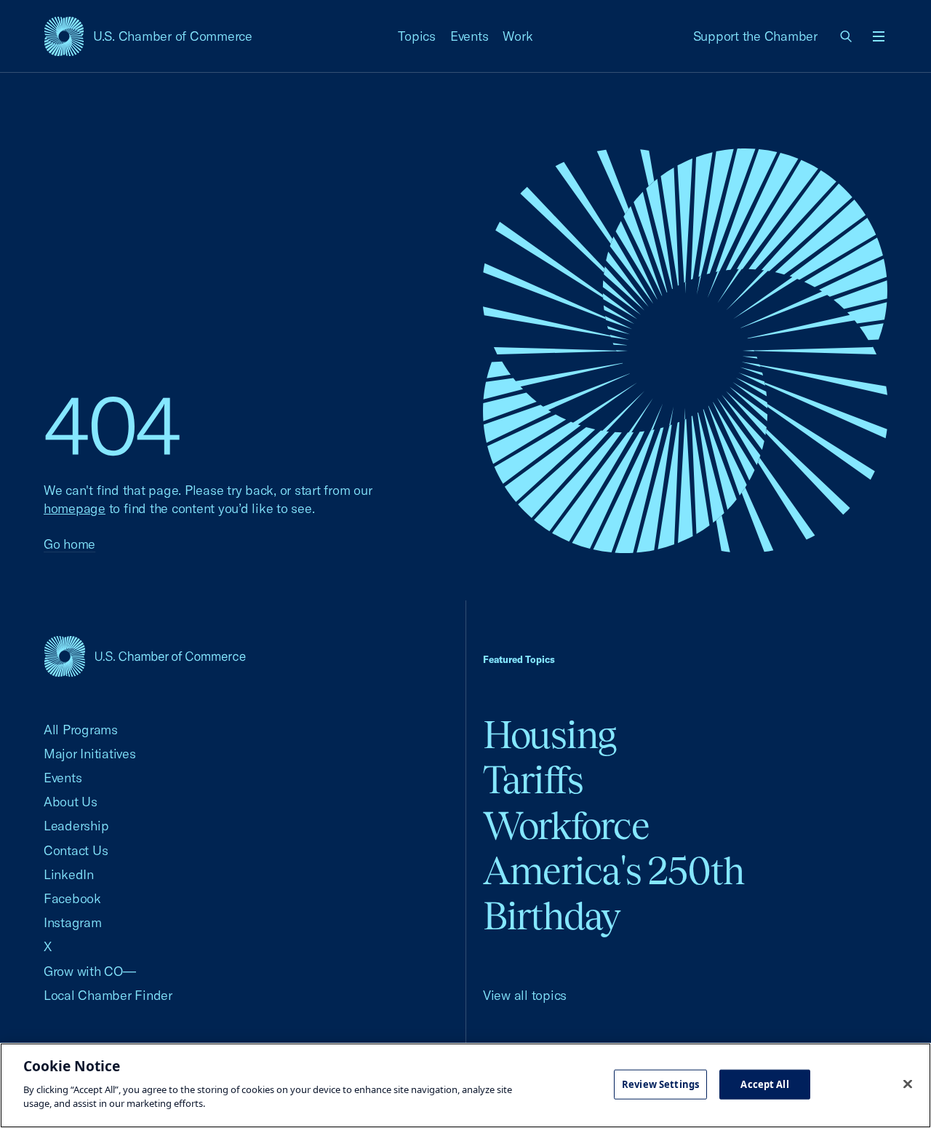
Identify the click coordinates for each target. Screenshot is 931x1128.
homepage (74, 508)
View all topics (525, 995)
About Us (70, 801)
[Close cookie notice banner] (908, 1084)
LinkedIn (69, 874)
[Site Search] (846, 36)
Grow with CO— (90, 971)
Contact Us (76, 850)
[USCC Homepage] (145, 656)
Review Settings (660, 1083)
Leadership (76, 825)
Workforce (566, 825)
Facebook (72, 898)
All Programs (81, 729)
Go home (69, 544)
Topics (417, 36)
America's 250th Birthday (613, 893)
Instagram (73, 922)
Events (469, 36)
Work (517, 36)
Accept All (764, 1083)
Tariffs (533, 780)
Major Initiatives (90, 753)
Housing (549, 734)
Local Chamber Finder (108, 995)
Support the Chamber (755, 36)
